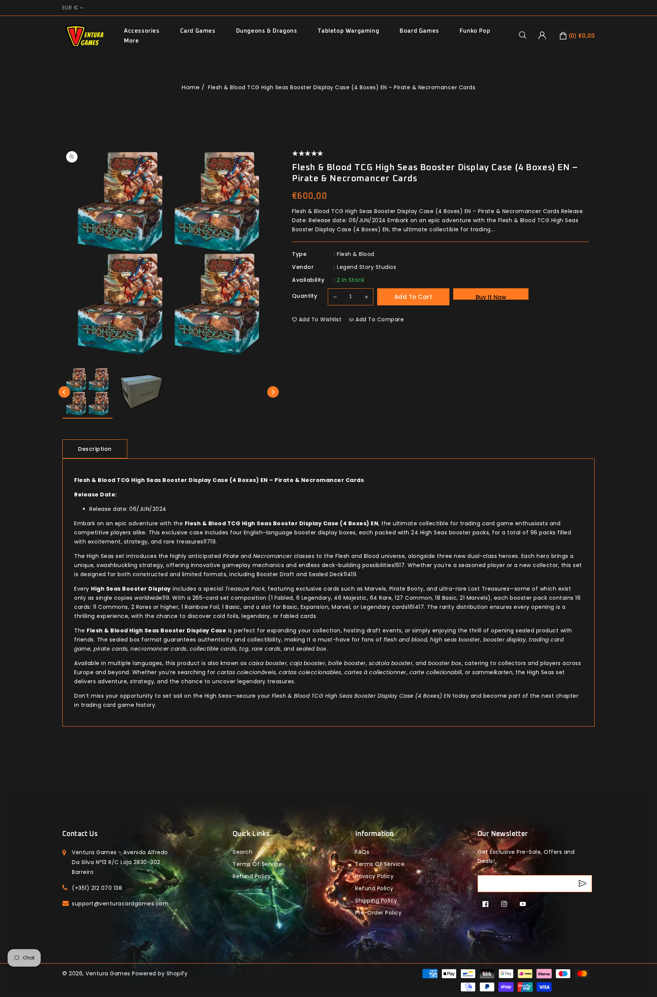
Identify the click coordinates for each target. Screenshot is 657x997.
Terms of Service (257, 864)
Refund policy (252, 876)
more (131, 41)
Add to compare (379, 319)
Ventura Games (108, 973)
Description (95, 449)
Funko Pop (475, 31)
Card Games (198, 31)
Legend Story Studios (366, 267)
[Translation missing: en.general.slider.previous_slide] (64, 392)
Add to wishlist (320, 319)
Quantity (304, 296)
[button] (525, 35)
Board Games (419, 31)
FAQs (362, 852)
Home (191, 87)
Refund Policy (374, 888)
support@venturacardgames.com (120, 903)
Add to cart (413, 297)
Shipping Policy (376, 900)
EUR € (70, 8)
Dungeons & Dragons (266, 31)
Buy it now (491, 296)
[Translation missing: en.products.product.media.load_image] (87, 393)
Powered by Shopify (159, 973)
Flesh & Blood (356, 254)
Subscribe (583, 883)
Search (242, 852)
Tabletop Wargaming (348, 31)
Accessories (142, 31)
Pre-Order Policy (378, 912)
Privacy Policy (374, 876)
